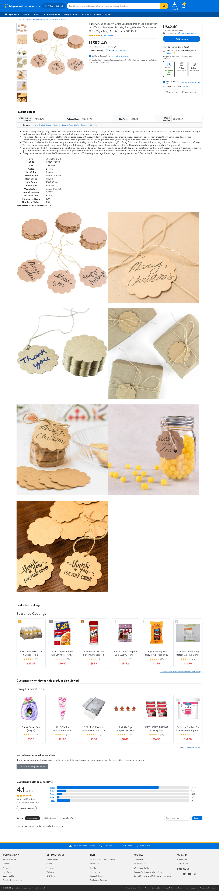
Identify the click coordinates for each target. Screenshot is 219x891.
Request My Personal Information (148, 871)
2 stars (52, 797)
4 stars (52, 791)
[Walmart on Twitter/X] (184, 874)
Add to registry (191, 92)
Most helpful (68, 818)
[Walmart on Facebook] (179, 874)
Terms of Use (139, 859)
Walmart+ (50, 871)
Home (19, 19)
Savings (36, 14)
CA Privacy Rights (141, 867)
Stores (49, 863)
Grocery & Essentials (51, 14)
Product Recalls (96, 875)
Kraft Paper (92, 125)
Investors (7, 871)
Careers (97, 14)
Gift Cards (50, 875)
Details (185, 87)
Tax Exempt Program (98, 880)
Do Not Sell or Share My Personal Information (153, 875)
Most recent (32, 818)
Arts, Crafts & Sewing (31, 19)
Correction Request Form (32, 766)
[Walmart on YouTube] (189, 874)
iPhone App (182, 859)
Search (197, 818)
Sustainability (8, 875)
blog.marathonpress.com (119, 55)
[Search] (164, 6)
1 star (53, 801)
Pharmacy (86, 14)
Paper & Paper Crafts (57, 19)
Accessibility (95, 871)
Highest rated (50, 818)
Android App (182, 863)
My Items (108, 14)
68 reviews (108, 36)
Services (25, 14)
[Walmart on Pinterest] (195, 874)
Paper (83, 125)
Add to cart (182, 38)
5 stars (52, 787)
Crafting (44, 19)
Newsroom (7, 867)
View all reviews (26, 808)
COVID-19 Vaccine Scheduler (102, 859)
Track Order (127, 845)
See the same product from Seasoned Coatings (181, 671)
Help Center (108, 845)
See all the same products (191, 747)
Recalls (93, 867)
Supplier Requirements (12, 880)
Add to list (172, 92)
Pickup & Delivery (71, 14)
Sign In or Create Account (84, 845)
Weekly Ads (145, 845)
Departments (13, 14)
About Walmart (9, 859)
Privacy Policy (140, 863)
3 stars (52, 794)
